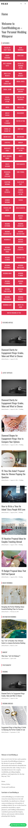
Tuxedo (20, 200)
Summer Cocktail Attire (20, 192)
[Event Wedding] (4, 3)
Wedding (7, 216)
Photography (20, 164)
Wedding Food (20, 257)
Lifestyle (7, 143)
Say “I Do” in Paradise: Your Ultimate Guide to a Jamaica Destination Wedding (13, 641)
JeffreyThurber (5, 359)
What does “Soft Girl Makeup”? (10, 656)
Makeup (20, 143)
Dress (7, 107)
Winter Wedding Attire (14, 313)
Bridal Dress (21, 81)
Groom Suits (7, 137)
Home (3, 781)
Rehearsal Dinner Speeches (7, 174)
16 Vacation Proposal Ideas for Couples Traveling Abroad (13, 540)
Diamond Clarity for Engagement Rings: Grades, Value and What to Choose (12, 353)
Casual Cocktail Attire (7, 99)
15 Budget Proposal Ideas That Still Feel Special (13, 572)
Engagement (20, 113)
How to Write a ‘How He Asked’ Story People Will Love (13, 508)
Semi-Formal (20, 172)
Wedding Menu (7, 273)
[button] (21, 3)
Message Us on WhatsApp (19, 824)
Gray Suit (21, 129)
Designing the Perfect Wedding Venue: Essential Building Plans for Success (12, 608)
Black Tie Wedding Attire (21, 66)
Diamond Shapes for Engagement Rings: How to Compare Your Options (12, 438)
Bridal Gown (7, 89)
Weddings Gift (7, 305)
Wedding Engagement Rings (7, 249)
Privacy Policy (5, 784)
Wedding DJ (7, 240)
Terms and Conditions (8, 787)
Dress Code (20, 107)
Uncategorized (20, 208)
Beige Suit (21, 56)
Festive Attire (20, 121)
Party (20, 156)
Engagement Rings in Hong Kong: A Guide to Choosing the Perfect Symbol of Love (13, 728)
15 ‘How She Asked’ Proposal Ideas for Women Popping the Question (13, 474)
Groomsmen (20, 137)
